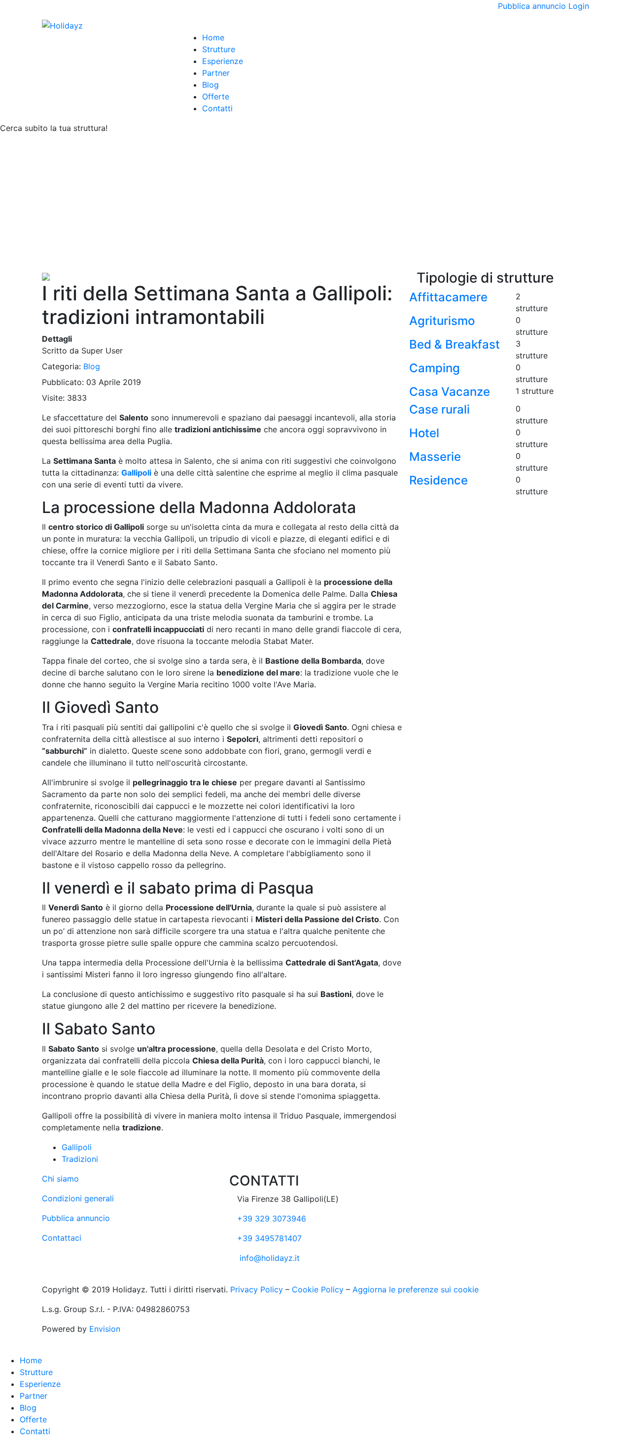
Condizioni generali (78, 1198)
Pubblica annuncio (532, 6)
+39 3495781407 (269, 1238)
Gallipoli (77, 1147)
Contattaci (61, 1238)
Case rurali (439, 409)
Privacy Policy (256, 1289)
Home (213, 37)
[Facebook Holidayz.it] (233, 1278)
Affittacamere (448, 297)
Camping (434, 368)
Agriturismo (442, 321)
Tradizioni (80, 1159)
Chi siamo (60, 1179)
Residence (438, 480)
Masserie (435, 457)
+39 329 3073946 (271, 1218)
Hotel (424, 433)
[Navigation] (185, 26)
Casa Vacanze (449, 392)
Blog (210, 85)
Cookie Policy (318, 1289)
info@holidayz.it (270, 1258)
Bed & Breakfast (454, 344)
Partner (216, 73)
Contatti (217, 108)
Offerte (215, 96)
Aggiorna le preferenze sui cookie (415, 1289)
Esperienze (222, 61)
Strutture (218, 49)
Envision (104, 1329)
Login (578, 6)
